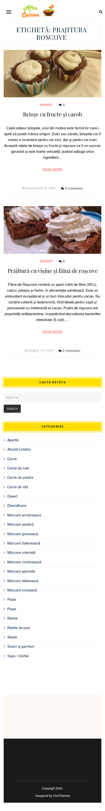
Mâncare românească (24, 561)
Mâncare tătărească (22, 580)
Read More (52, 169)
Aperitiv (13, 439)
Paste (11, 599)
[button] (8, 12)
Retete (12, 618)
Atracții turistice (19, 449)
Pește (11, 608)
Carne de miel (18, 468)
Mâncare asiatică (20, 524)
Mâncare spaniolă (21, 571)
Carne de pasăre (20, 477)
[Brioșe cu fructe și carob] (52, 73)
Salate (12, 636)
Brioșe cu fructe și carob (52, 114)
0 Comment (74, 188)
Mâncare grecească (22, 533)
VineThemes (61, 795)
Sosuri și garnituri (20, 646)
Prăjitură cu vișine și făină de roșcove (53, 270)
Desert (46, 105)
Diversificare (16, 505)
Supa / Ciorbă (18, 655)
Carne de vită (17, 486)
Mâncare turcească (22, 590)
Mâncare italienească (23, 543)
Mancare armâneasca (24, 514)
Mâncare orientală (21, 552)
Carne (12, 458)
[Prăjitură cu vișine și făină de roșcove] (52, 230)
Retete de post (18, 627)
